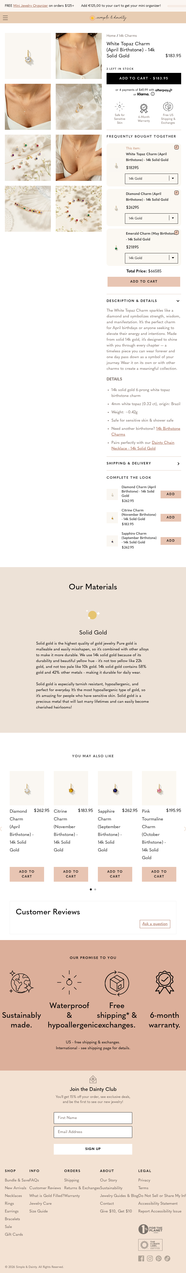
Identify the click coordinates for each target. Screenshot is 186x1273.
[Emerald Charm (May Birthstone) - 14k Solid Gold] (176, 232)
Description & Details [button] (132, 301)
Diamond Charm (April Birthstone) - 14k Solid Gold (147, 197)
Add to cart (143, 78)
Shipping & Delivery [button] (129, 463)
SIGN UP (93, 1149)
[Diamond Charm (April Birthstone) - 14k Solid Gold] (176, 193)
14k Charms (128, 36)
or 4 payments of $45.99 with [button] (135, 92)
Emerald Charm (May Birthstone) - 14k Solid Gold (151, 236)
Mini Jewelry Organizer (30, 6)
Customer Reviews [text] (48, 912)
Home (111, 36)
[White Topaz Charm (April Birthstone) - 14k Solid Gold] (176, 147)
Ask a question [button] (155, 924)
